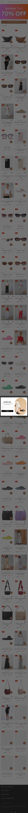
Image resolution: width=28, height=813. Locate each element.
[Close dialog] (26, 398)
